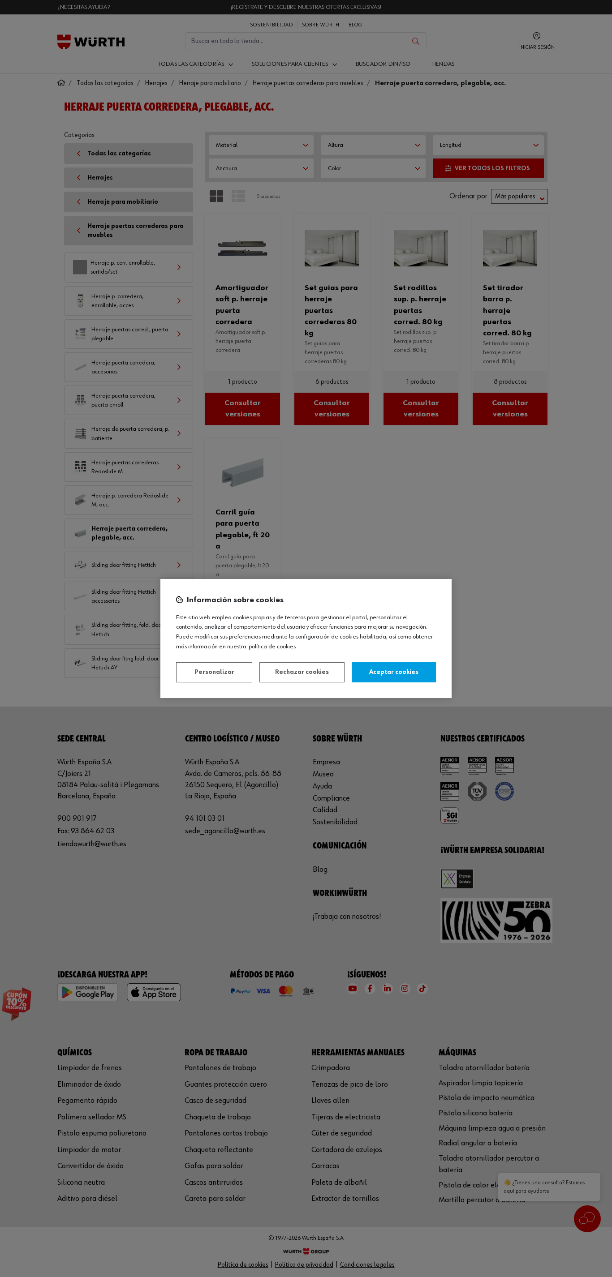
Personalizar (214, 672)
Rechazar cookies (302, 672)
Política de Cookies (272, 646)
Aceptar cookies (393, 672)
